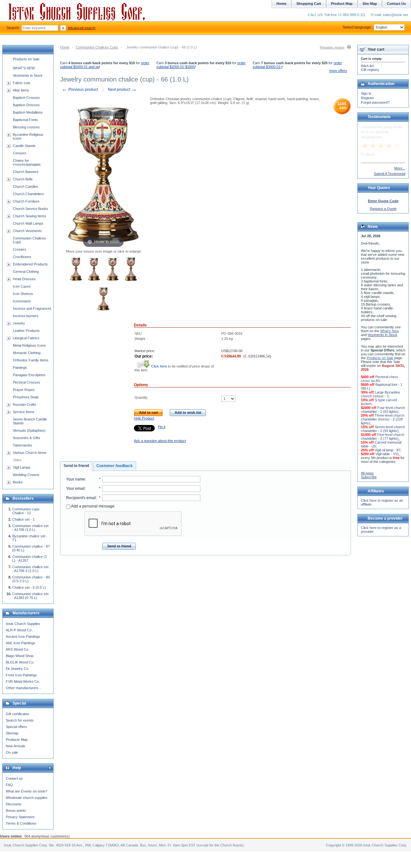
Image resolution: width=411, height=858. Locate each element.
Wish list (367, 66)
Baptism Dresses (26, 105)
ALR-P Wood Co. (19, 630)
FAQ (9, 785)
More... (399, 168)
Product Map (342, 3)
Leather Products (26, 331)
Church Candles (25, 186)
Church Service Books (30, 209)
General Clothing (26, 271)
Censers (19, 153)
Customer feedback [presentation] (114, 466)
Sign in (366, 93)
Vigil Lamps (22, 467)
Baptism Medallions (28, 112)
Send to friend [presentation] (76, 466)
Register (367, 98)
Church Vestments (27, 231)
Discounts (14, 804)
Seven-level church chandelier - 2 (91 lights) (383, 429)
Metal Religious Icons (29, 345)
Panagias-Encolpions (29, 375)
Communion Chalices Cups (97, 47)
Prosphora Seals (26, 397)
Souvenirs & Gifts (26, 438)
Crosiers (19, 249)
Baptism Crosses (26, 98)
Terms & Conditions (21, 823)
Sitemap (12, 733)
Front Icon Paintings (21, 675)
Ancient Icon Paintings (23, 636)
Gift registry (370, 70)
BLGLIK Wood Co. (20, 662)
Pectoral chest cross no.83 (379, 379)
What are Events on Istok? (26, 791)
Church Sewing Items (29, 216)
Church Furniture (26, 201)
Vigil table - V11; (387, 454)
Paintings (20, 367)
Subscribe (369, 477)
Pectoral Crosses (26, 382)
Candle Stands (24, 146)
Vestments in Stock (28, 75)
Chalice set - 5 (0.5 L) (29, 587)
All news (367, 473)
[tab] (76, 466)
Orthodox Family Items (30, 360)
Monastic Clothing (26, 353)
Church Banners (26, 172)
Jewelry (19, 323)
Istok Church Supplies (23, 624)
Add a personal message (92, 506)
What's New (389, 331)
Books (18, 482)
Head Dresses (24, 279)
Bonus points (16, 810)
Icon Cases (22, 286)
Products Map (17, 739)
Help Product (144, 418)
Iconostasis (22, 301)
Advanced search (81, 28)
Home (64, 47)
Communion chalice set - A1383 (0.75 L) (30, 596)
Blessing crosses (26, 127)
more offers (338, 71)
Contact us (14, 778)
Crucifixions (22, 257)
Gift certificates (17, 714)
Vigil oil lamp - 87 (387, 450)
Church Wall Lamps (28, 223)
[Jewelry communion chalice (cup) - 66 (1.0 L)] (76, 269)
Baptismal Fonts (25, 120)
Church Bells (23, 179)
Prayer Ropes (24, 390)
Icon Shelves (23, 294)
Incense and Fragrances (32, 308)
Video (17, 460)
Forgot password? (375, 102)
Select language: (357, 27)
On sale (12, 752)
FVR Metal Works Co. (23, 681)
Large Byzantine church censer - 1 (380, 394)
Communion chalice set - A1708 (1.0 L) (30, 528)
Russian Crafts (24, 404)
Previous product (80, 89)
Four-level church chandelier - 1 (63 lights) (383, 409)
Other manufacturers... (23, 688)
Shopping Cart (308, 3)
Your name (75, 479)
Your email (75, 488)
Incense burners (26, 316)
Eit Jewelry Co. (17, 669)
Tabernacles (22, 445)
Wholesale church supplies (27, 798)
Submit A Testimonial (389, 174)
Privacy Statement (20, 817)
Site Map (370, 3)
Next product (122, 89)
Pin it (161, 427)
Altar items (21, 90)
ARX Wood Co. (17, 649)
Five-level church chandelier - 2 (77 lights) (382, 436)
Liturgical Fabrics (26, 338)
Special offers (16, 727)
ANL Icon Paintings (20, 643)
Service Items (23, 412)
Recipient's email (81, 498)
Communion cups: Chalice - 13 (26, 511)
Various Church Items (30, 453)
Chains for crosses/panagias (27, 162)
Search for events (20, 720)
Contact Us (396, 3)
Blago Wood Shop (19, 656)
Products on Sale (26, 59)
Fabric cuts (22, 83)
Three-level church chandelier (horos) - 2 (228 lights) (382, 419)
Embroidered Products (30, 264)
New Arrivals (15, 746)
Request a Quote (383, 209)
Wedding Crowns (26, 475)
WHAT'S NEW (24, 68)
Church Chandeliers (28, 194)
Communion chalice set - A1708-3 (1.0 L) (30, 569)
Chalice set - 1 (23, 519)
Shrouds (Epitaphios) (29, 430)
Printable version (332, 47)
